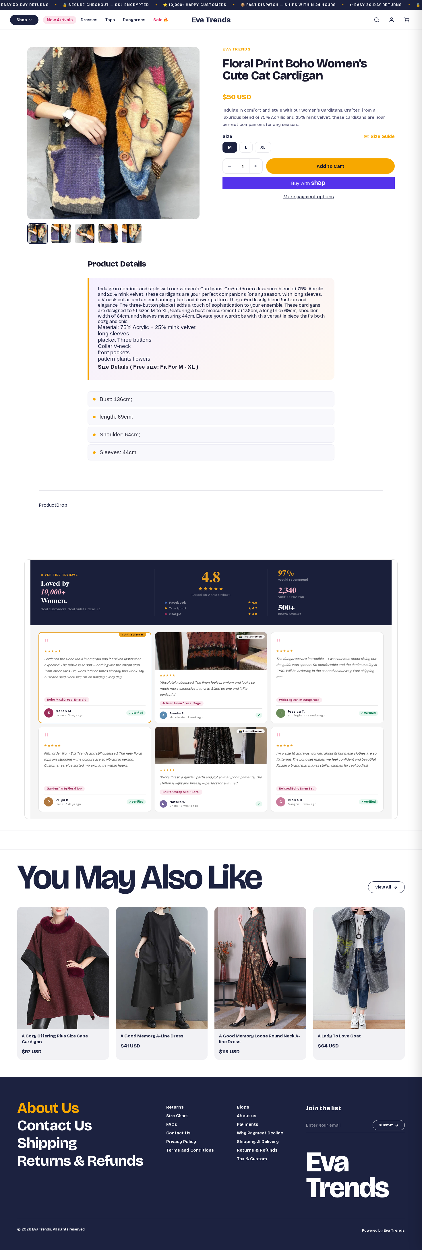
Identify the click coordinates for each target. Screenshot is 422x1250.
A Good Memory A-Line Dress (152, 1036)
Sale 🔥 (160, 20)
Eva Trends (236, 49)
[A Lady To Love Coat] (359, 968)
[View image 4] (108, 233)
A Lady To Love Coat (339, 1036)
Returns (175, 1107)
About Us (48, 1108)
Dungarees (134, 20)
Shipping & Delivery (258, 1141)
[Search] (376, 19)
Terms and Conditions (190, 1150)
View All (383, 887)
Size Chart (177, 1115)
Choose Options (66, 1022)
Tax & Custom (252, 1158)
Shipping (47, 1143)
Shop (21, 20)
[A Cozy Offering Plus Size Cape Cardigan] (63, 968)
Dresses (89, 20)
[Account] (391, 19)
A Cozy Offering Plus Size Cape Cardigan (55, 1038)
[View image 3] (84, 233)
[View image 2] (61, 233)
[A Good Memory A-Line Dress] (162, 968)
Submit (386, 1125)
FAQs (171, 1124)
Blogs (243, 1107)
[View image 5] (131, 233)
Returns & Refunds (80, 1161)
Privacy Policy (181, 1141)
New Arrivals (60, 20)
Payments (247, 1124)
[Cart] (406, 19)
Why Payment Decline (260, 1133)
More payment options (308, 196)
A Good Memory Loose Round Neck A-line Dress (259, 1038)
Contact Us (54, 1125)
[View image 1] (37, 233)
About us (246, 1115)
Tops (110, 20)
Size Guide (383, 136)
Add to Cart (330, 166)
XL (263, 147)
